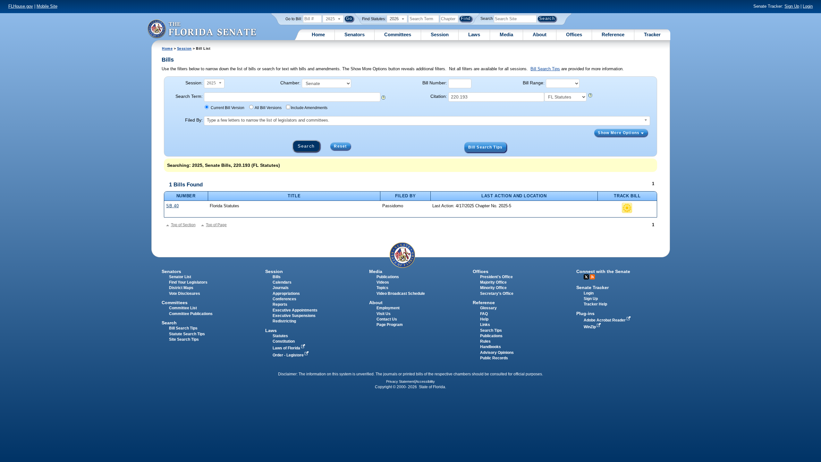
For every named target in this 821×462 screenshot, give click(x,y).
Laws (474, 34)
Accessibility (425, 381)
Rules (485, 341)
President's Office (496, 277)
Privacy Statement (400, 381)
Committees (397, 34)
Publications (388, 277)
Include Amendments (309, 108)
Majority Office (493, 282)
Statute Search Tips (187, 334)
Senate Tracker (592, 287)
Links (485, 325)
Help (484, 319)
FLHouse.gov (20, 6)
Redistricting (284, 321)
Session (440, 34)
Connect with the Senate (603, 271)
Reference (613, 34)
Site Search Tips (184, 339)
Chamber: (290, 82)
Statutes (280, 336)
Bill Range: (534, 82)
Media (506, 34)
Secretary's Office (496, 293)
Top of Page (216, 225)
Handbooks (490, 347)
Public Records (494, 358)
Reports (280, 304)
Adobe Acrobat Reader (605, 320)
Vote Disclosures (184, 293)
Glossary (488, 308)
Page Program (390, 325)
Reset (340, 146)
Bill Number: (434, 82)
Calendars (282, 282)
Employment (388, 308)
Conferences (284, 299)
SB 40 (172, 205)
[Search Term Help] (383, 98)
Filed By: (194, 120)
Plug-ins (585, 313)
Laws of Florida (287, 348)
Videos (383, 282)
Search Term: (189, 96)
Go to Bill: (293, 19)
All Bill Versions (268, 108)
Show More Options (619, 133)
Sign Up (791, 6)
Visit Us (384, 314)
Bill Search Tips (545, 68)
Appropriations (286, 293)
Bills (277, 277)
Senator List (180, 277)
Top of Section (183, 225)
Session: (194, 82)
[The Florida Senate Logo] (201, 28)
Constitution (284, 341)
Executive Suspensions (294, 316)
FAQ (484, 314)
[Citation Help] (590, 95)
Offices (574, 34)
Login (808, 6)
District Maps (181, 288)
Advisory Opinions (497, 353)
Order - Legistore (289, 355)
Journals (281, 288)
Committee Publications (191, 314)
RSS (592, 276)
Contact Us (387, 319)
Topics (382, 288)
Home (318, 34)
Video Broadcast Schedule (401, 293)
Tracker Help (595, 304)
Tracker (652, 34)
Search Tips (491, 330)
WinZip (590, 327)
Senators (354, 34)
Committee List (183, 308)
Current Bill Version (227, 108)
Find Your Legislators (188, 282)
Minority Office (493, 288)
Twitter (586, 276)
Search (486, 19)
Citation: (438, 96)
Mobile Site (47, 6)
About (539, 34)
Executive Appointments (295, 310)
